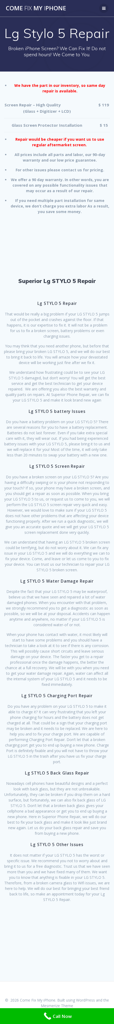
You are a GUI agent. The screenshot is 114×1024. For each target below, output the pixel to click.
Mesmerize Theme (57, 1005)
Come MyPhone (36, 8)
